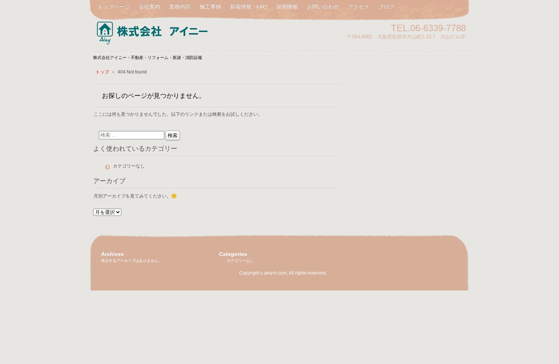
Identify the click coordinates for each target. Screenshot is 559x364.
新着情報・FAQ (248, 6)
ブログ (386, 6)
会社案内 (149, 6)
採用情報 (287, 6)
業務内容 (180, 6)
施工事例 (210, 6)
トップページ (114, 6)
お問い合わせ (323, 6)
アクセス (358, 6)
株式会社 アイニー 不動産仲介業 (180, 31)
